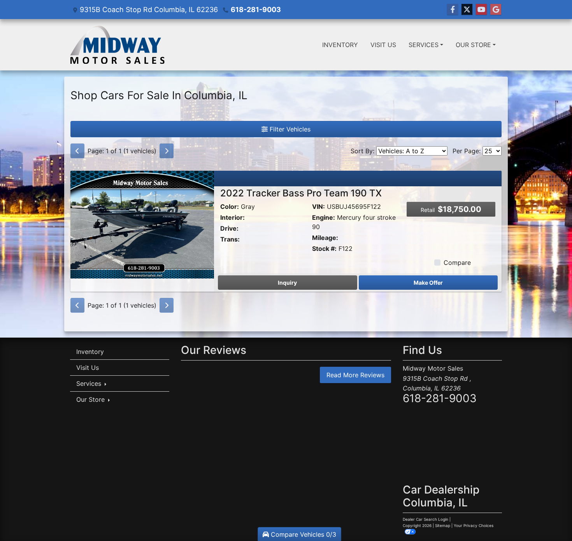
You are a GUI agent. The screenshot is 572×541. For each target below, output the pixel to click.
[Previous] (77, 151)
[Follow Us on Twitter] (466, 9)
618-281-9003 (256, 9)
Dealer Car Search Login (425, 519)
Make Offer (428, 282)
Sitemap (442, 525)
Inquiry (287, 282)
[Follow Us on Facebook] (452, 9)
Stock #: (324, 248)
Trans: (230, 239)
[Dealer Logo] (117, 44)
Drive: (229, 228)
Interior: (232, 217)
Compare (457, 262)
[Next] (167, 151)
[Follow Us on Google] (495, 9)
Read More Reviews (355, 375)
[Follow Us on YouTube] (481, 9)
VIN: (318, 206)
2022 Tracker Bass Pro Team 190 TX (301, 193)
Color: (229, 206)
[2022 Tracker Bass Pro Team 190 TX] (142, 224)
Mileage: (325, 238)
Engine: (323, 217)
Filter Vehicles (289, 129)
